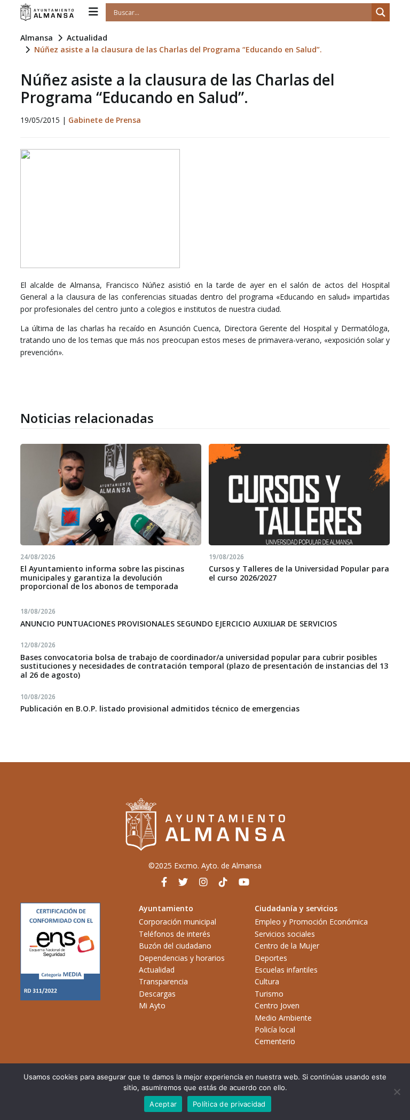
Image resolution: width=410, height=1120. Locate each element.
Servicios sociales (285, 934)
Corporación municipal (177, 922)
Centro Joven (277, 1005)
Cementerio (275, 1041)
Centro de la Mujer (287, 946)
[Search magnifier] (381, 12)
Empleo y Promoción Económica (311, 922)
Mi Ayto (152, 1005)
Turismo (269, 994)
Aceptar (163, 1104)
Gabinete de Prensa (104, 120)
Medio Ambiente (283, 1018)
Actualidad (87, 38)
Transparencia (163, 981)
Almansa (36, 38)
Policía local (275, 1029)
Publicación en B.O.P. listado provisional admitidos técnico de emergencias (159, 708)
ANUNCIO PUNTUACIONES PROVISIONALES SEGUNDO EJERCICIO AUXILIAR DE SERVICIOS (178, 623)
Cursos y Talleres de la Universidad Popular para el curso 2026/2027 (299, 573)
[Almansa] (47, 12)
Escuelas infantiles (286, 970)
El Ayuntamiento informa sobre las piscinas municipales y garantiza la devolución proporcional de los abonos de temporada (102, 577)
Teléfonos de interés (174, 934)
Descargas (157, 994)
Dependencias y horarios (182, 958)
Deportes (271, 958)
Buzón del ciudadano (175, 946)
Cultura (267, 981)
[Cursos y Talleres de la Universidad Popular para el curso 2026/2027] (299, 494)
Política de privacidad (229, 1104)
